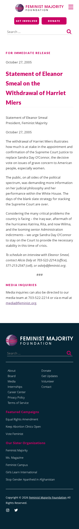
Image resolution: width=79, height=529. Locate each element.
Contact (46, 387)
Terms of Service (18, 403)
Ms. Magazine (14, 457)
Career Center (17, 392)
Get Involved (27, 21)
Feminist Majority (17, 450)
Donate (54, 21)
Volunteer (47, 381)
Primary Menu (70, 7)
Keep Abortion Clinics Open (23, 426)
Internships (15, 387)
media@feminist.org (21, 303)
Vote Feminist (14, 434)
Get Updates (49, 376)
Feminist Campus (17, 465)
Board (12, 376)
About (12, 370)
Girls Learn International (21, 472)
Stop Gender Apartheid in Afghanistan (30, 479)
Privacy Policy (16, 397)
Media (12, 381)
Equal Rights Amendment (22, 419)
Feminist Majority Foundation (48, 497)
